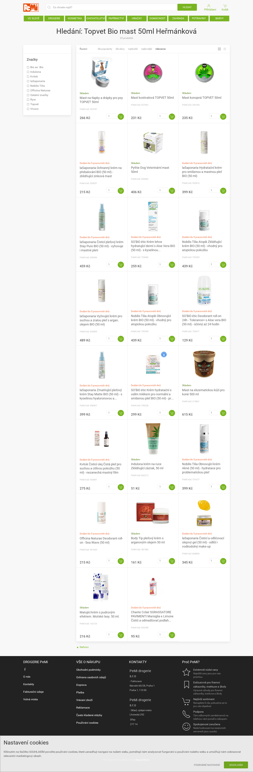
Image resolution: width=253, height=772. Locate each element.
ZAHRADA (178, 18)
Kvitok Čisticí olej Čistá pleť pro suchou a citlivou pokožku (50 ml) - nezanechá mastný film (100, 468)
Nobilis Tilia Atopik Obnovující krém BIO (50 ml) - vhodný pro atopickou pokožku (151, 320)
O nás (26, 676)
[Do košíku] (121, 117)
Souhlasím (236, 765)
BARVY (219, 18)
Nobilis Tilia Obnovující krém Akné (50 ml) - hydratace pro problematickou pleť (201, 468)
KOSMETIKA (75, 18)
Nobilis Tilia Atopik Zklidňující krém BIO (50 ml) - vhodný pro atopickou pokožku (202, 246)
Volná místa (30, 699)
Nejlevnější (146, 48)
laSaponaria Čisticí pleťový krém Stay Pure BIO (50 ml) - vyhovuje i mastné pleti (101, 246)
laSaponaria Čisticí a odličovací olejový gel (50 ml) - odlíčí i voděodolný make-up (203, 542)
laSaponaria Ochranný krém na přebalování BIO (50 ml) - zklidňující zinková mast (101, 172)
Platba (80, 692)
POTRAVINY (199, 18)
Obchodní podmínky (88, 669)
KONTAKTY (138, 662)
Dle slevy (120, 48)
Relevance (160, 48)
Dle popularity (105, 48)
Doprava (81, 685)
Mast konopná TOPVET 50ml (201, 97)
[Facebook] (25, 669)
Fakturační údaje (33, 691)
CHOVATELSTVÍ (96, 18)
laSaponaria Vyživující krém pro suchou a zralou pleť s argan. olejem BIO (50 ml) (101, 320)
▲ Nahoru (82, 647)
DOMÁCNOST (157, 18)
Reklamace (83, 707)
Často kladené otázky (89, 715)
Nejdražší (133, 48)
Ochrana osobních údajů (91, 677)
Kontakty (28, 684)
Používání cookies (87, 722)
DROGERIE (54, 18)
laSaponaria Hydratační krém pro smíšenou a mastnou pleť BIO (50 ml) (202, 172)
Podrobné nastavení (207, 765)
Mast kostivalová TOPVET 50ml (152, 97)
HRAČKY (137, 18)
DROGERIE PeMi (35, 662)
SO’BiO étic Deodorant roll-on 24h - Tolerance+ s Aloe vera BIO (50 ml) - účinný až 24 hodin (204, 320)
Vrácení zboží (84, 700)
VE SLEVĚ (33, 18)
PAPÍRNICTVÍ (116, 18)
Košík (225, 9)
